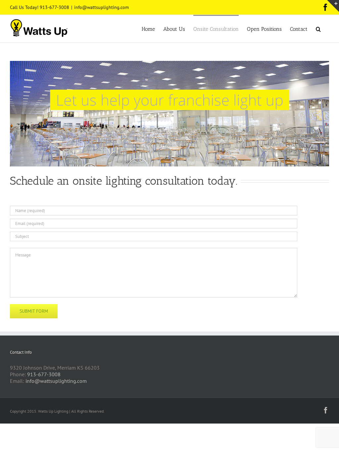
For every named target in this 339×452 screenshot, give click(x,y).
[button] (318, 28)
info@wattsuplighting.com (101, 7)
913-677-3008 (44, 374)
